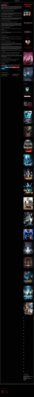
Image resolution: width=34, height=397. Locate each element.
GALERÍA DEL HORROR (26, 377)
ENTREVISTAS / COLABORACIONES (28, 376)
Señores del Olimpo (25, 93)
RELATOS (24, 379)
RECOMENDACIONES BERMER (27, 378)
